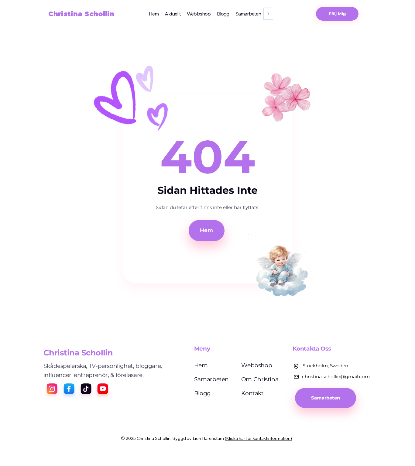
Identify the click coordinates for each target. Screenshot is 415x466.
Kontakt (252, 393)
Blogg (202, 393)
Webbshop (256, 365)
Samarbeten (211, 379)
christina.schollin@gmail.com (336, 376)
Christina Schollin (81, 14)
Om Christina (260, 379)
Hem (201, 365)
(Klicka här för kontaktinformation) (258, 438)
